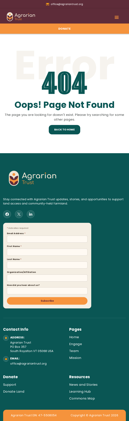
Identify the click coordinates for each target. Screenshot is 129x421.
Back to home (64, 129)
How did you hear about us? (23, 285)
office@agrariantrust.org (28, 363)
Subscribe (47, 300)
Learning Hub (80, 391)
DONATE (64, 29)
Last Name (14, 259)
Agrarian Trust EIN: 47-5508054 (34, 415)
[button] (117, 18)
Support (9, 385)
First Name (14, 246)
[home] (19, 17)
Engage (75, 344)
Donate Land (13, 391)
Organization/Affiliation (21, 272)
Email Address (16, 233)
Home (74, 337)
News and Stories (83, 385)
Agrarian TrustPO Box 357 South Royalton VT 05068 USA (31, 347)
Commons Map (82, 398)
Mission (75, 358)
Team (74, 351)
